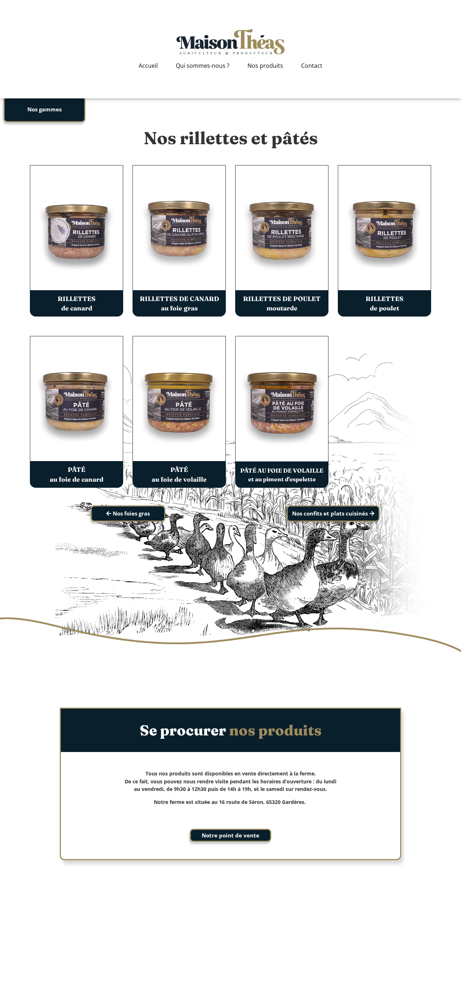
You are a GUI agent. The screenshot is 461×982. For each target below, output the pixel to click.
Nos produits (265, 65)
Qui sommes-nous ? (202, 65)
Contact (311, 65)
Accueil (148, 65)
